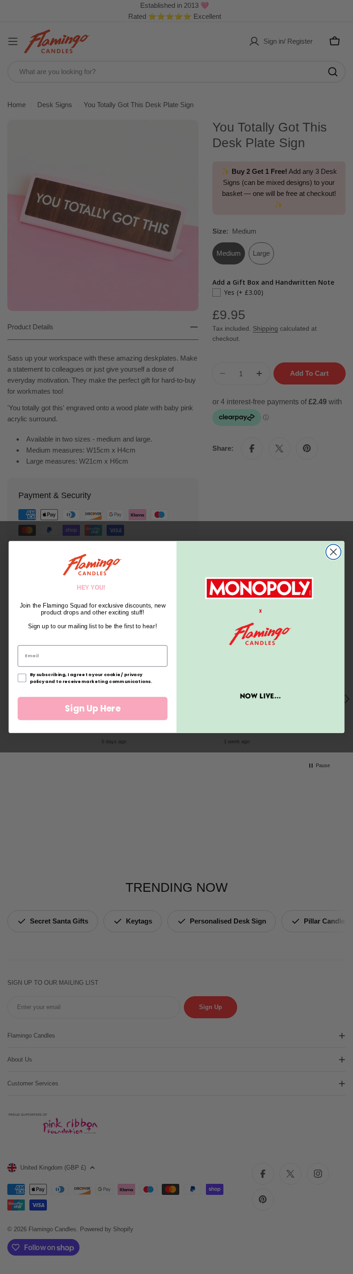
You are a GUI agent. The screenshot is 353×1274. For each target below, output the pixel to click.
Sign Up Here (92, 708)
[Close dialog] (333, 552)
